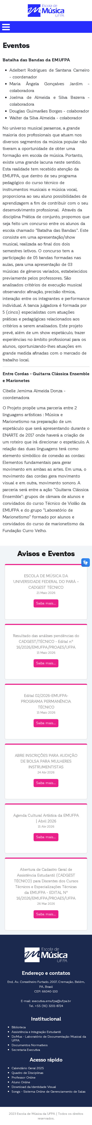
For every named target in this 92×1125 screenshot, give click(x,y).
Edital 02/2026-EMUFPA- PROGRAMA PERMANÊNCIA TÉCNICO (46, 701)
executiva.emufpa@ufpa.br (51, 1001)
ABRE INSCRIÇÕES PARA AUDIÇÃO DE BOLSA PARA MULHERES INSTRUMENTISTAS (46, 761)
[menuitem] (19, 1027)
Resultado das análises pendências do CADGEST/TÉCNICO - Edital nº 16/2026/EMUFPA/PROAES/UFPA (46, 641)
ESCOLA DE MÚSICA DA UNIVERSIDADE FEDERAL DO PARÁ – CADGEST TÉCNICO (46, 581)
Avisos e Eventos (46, 553)
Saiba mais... (46, 603)
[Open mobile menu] (6, 27)
